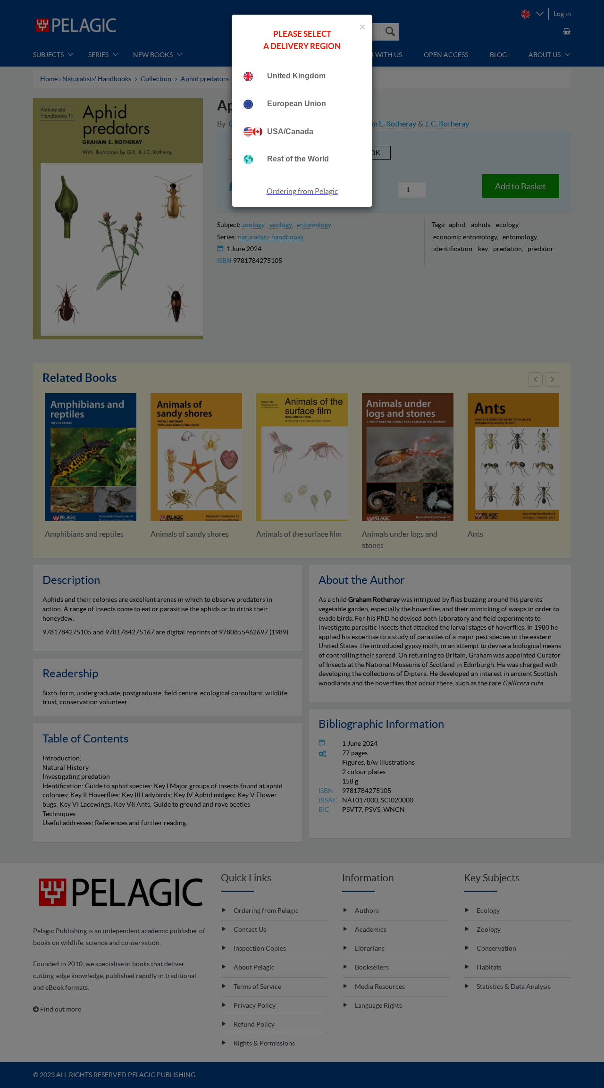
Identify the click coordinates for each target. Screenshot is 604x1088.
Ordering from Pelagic (302, 191)
